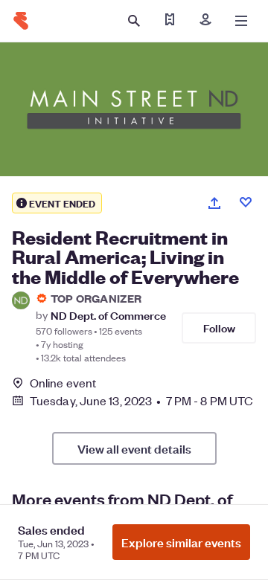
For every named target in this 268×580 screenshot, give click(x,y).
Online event (63, 383)
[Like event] (245, 202)
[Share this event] (214, 203)
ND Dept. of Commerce (108, 315)
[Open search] (134, 20)
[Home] (21, 21)
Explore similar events (181, 542)
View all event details (134, 448)
